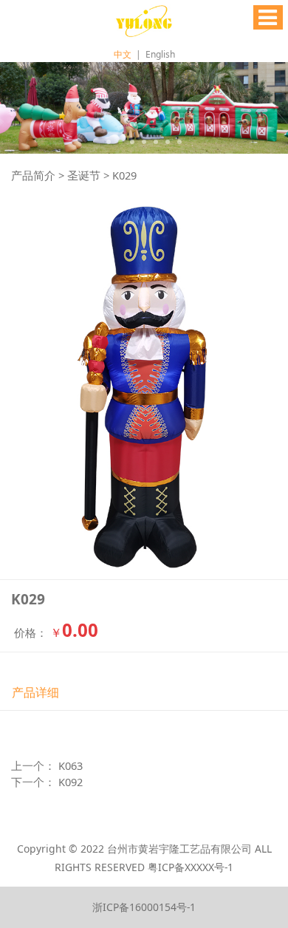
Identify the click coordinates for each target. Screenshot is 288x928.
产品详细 (35, 692)
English (160, 54)
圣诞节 (83, 175)
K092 (70, 781)
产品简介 (33, 175)
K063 (70, 765)
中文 (122, 54)
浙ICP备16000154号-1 (144, 907)
